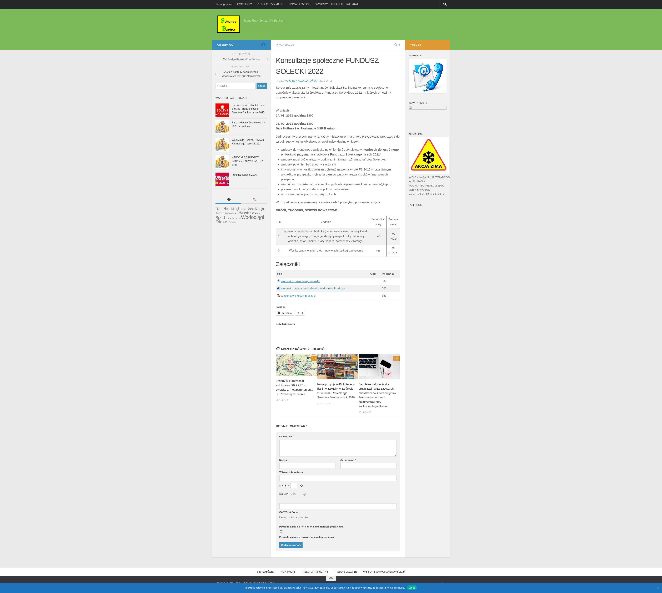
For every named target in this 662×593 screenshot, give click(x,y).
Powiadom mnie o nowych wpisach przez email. (307, 537)
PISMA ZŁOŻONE (299, 4)
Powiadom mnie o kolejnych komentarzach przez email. (311, 526)
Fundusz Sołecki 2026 (244, 174)
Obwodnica (231, 213)
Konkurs (220, 213)
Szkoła (228, 218)
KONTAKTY (244, 4)
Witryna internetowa (291, 472)
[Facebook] (263, 45)
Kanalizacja (255, 209)
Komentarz (286, 436)
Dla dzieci (222, 209)
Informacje (285, 44)
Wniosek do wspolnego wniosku (300, 281)
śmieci (233, 223)
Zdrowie (222, 222)
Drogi (235, 209)
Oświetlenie (245, 213)
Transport (236, 218)
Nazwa (283, 460)
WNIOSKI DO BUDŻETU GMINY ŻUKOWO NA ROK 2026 (247, 161)
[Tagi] (228, 200)
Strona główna (223, 4)
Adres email (348, 460)
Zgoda (411, 587)
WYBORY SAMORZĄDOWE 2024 (336, 4)
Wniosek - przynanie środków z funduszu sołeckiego (313, 288)
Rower (257, 213)
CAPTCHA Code (288, 512)
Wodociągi (252, 217)
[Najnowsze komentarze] (254, 200)
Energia (243, 209)
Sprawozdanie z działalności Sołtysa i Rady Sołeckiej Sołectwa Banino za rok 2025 (248, 109)
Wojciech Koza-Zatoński (300, 80)
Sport (220, 217)
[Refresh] (305, 494)
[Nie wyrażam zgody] (657, 588)
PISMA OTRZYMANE (270, 4)
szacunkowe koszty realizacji (298, 295)
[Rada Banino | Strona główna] (228, 24)
